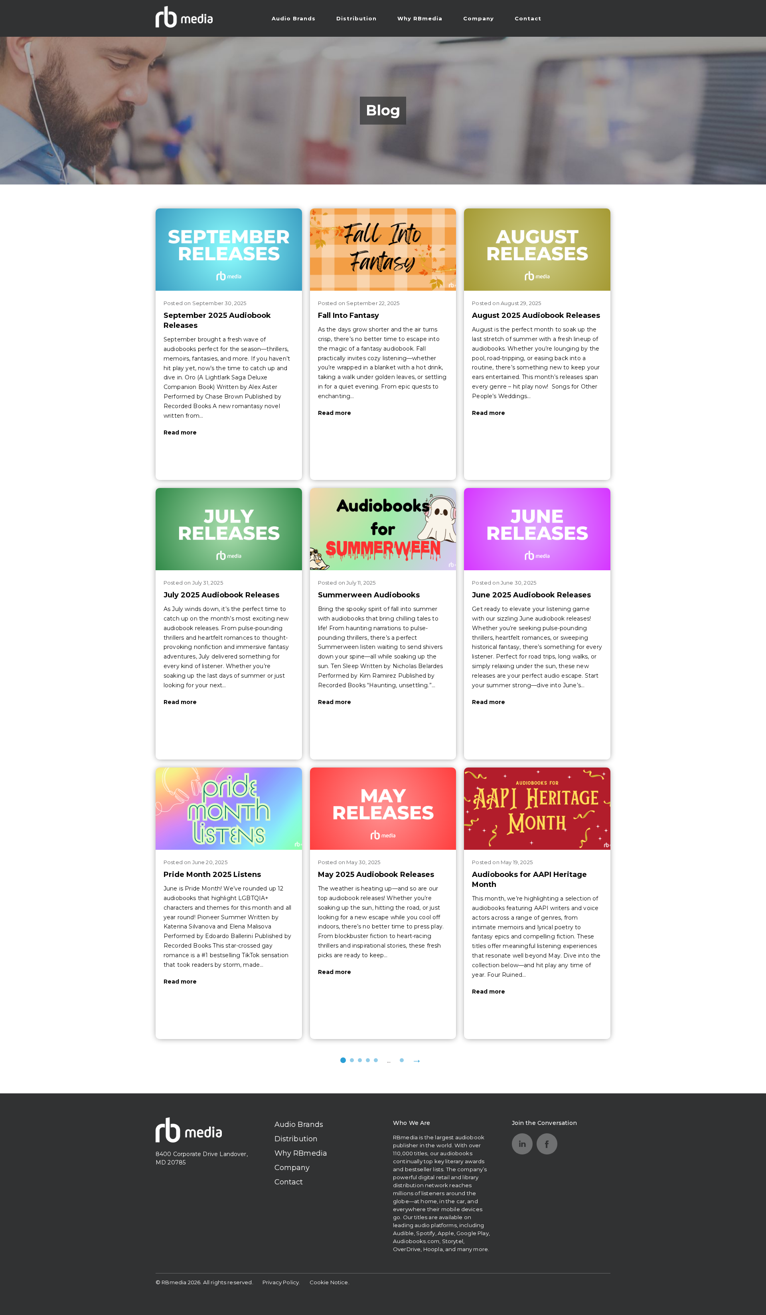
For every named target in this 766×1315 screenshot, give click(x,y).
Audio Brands (294, 18)
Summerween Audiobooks (369, 595)
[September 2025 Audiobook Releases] (229, 249)
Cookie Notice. (329, 1282)
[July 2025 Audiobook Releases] (229, 529)
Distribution (356, 18)
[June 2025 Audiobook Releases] (537, 529)
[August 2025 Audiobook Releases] (537, 249)
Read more (180, 432)
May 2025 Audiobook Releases (376, 874)
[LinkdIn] (522, 1143)
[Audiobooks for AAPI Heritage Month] (537, 809)
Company (478, 18)
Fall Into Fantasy (348, 315)
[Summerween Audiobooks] (383, 529)
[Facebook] (547, 1143)
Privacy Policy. (281, 1282)
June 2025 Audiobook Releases (531, 595)
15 (402, 1060)
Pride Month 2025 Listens (212, 874)
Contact (528, 18)
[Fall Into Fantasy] (383, 249)
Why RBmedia (419, 18)
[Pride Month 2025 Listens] (229, 809)
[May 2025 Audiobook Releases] (383, 809)
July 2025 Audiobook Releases (221, 595)
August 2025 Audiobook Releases (536, 315)
